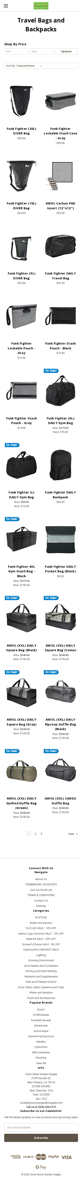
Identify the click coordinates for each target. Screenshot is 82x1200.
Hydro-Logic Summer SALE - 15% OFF (41, 933)
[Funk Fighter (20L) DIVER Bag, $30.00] (21, 101)
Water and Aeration (41, 992)
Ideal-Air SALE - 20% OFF (41, 938)
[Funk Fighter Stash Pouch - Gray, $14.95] (21, 391)
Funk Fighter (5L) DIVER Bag (21, 275)
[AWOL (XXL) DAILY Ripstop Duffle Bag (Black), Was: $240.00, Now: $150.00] (60, 692)
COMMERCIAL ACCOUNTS (41, 884)
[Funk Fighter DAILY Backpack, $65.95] (60, 465)
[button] (41, 1184)
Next (72, 834)
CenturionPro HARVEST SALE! (41, 949)
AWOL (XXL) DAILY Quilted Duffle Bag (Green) (21, 803)
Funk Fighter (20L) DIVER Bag (21, 130)
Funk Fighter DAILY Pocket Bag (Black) (60, 568)
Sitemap (41, 905)
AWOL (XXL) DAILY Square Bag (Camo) (60, 647)
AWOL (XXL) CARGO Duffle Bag (60, 800)
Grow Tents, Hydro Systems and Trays (41, 987)
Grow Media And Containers (41, 965)
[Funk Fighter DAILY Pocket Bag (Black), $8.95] (60, 539)
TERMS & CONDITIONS (41, 895)
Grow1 (41, 1009)
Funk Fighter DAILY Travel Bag (60, 275)
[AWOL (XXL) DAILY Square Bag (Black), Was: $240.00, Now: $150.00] (21, 618)
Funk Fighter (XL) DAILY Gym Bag (60, 420)
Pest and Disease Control (41, 981)
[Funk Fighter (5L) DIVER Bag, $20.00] (21, 246)
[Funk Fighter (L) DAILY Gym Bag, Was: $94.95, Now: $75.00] (21, 465)
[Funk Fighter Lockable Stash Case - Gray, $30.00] (60, 101)
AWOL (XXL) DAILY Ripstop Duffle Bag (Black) (60, 724)
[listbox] (30, 66)
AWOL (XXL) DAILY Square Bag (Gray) (21, 721)
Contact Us (41, 900)
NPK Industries (41, 1052)
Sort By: (11, 65)
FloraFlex (41, 1057)
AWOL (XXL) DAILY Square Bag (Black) (21, 647)
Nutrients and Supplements (41, 976)
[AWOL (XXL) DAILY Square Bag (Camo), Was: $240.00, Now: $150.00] (60, 618)
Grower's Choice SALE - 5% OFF (41, 944)
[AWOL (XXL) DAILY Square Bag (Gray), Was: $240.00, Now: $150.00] (21, 692)
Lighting (41, 955)
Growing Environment (41, 960)
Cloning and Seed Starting (41, 971)
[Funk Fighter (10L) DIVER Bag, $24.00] (21, 176)
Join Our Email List (41, 889)
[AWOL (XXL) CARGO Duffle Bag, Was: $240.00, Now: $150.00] (60, 771)
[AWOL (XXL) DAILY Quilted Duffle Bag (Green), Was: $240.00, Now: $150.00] (21, 771)
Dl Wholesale (41, 1014)
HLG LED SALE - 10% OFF (41, 928)
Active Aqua (41, 1031)
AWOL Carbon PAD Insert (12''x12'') (60, 205)
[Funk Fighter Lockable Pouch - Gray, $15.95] (21, 316)
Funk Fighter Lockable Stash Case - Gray (60, 133)
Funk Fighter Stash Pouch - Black (60, 345)
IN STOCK (41, 917)
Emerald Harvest (41, 1020)
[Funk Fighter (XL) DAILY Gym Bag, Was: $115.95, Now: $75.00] (60, 391)
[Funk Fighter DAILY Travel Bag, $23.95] (60, 246)
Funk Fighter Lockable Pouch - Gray (21, 348)
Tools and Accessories (41, 998)
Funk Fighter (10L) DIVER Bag (21, 205)
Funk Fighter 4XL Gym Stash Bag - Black (21, 571)
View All (41, 1063)
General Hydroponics (41, 1036)
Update (66, 51)
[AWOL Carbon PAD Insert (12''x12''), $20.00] (60, 176)
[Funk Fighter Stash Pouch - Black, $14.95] (60, 316)
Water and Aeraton (41, 922)
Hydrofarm (41, 1047)
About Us (41, 879)
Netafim (41, 1041)
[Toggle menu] (6, 6)
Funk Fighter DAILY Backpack (60, 494)
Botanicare (41, 1025)
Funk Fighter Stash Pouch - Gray (21, 420)
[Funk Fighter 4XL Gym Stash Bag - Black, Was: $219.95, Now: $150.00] (21, 539)
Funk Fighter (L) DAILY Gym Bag (21, 494)
